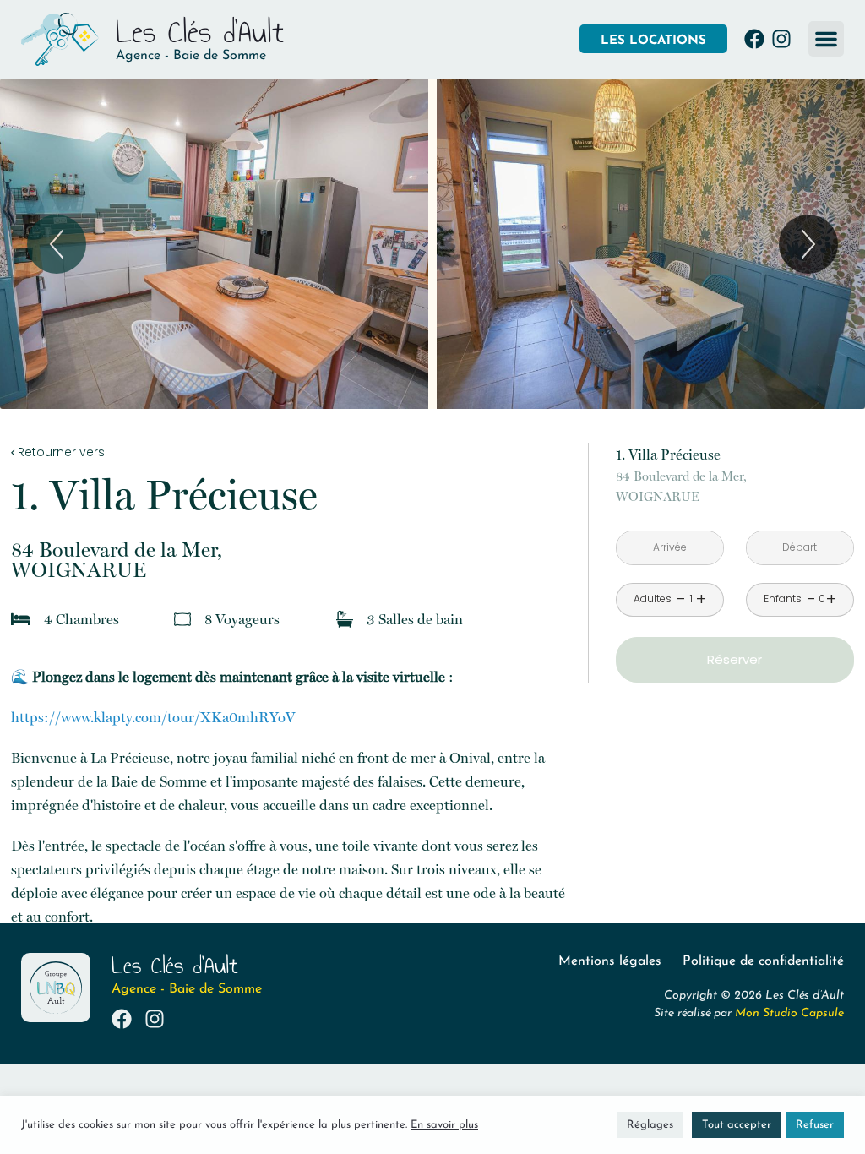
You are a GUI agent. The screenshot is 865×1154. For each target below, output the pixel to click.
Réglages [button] (650, 1124)
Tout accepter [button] (736, 1124)
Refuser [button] (815, 1124)
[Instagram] (781, 39)
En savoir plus (444, 1124)
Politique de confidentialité (763, 961)
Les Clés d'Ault (200, 32)
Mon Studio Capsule (789, 1013)
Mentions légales (609, 961)
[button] (826, 39)
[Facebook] (754, 39)
